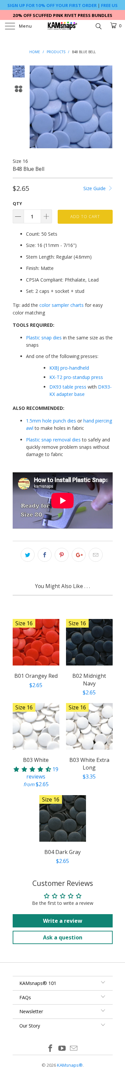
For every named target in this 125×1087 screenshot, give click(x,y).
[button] (32, 769)
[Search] (98, 25)
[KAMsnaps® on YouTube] (62, 1048)
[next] (106, 106)
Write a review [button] (62, 920)
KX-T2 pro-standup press (76, 377)
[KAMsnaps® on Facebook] (51, 1048)
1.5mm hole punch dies (51, 421)
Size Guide (95, 188)
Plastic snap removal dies (53, 439)
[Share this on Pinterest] (62, 555)
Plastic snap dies (44, 337)
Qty (17, 203)
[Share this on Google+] (79, 555)
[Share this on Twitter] (28, 555)
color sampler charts (61, 305)
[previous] (36, 106)
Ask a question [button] (62, 937)
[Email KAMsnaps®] (74, 1048)
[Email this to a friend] (96, 555)
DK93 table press (67, 387)
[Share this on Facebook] (45, 555)
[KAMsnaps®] (62, 26)
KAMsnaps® (70, 1065)
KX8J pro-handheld (69, 368)
